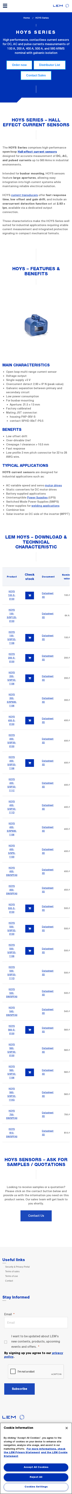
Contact (9, 1281)
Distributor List (49, 65)
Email (8, 1314)
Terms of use (11, 1276)
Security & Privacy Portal (17, 1267)
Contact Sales (36, 75)
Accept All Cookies (36, 1467)
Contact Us (36, 1215)
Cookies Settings (36, 1487)
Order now (19, 65)
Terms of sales (12, 1271)
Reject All (36, 1477)
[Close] (67, 1428)
